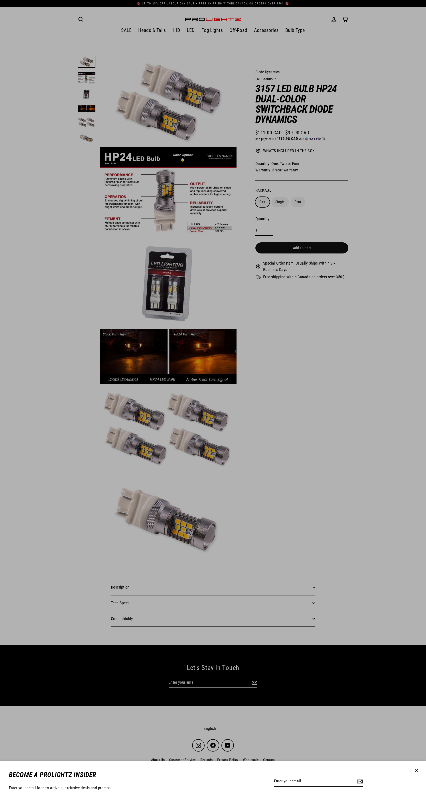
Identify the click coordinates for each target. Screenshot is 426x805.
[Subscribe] (359, 781)
